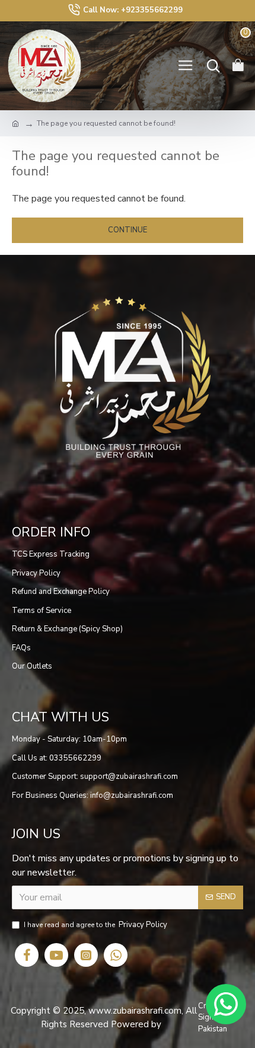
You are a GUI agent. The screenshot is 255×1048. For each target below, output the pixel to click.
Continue (127, 230)
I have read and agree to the (95, 924)
